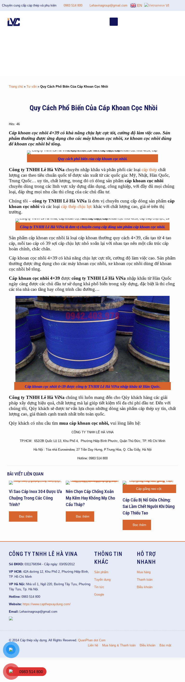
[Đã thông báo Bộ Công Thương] (11, 619)
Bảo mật (165, 645)
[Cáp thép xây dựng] (14, 21)
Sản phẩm (101, 572)
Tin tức (99, 587)
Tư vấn (31, 86)
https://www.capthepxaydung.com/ (47, 604)
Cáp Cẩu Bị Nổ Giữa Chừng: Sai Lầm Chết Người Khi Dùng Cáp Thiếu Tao (149, 506)
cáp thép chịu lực (76, 206)
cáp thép (149, 169)
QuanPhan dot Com (92, 640)
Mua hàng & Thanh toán (119, 645)
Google (99, 594)
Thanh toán (144, 579)
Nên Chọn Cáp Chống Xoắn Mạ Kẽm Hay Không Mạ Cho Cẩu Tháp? (90, 498)
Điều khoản (144, 587)
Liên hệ (93, 645)
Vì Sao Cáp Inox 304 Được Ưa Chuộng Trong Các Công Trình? (35, 498)
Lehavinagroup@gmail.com (108, 5)
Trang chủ (16, 86)
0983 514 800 (73, 5)
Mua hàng (144, 572)
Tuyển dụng (102, 579)
